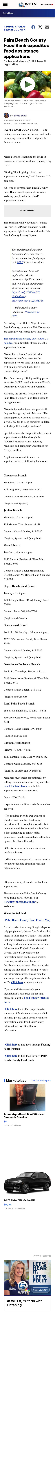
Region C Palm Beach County (15, 28)
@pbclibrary (19, 296)
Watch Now (46, 5)
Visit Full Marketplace (41, 1081)
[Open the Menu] (5, 4)
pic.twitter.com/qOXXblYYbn (28, 300)
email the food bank (15, 786)
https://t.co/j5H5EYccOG (26, 292)
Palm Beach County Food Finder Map (27, 920)
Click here (17, 982)
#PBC (20, 262)
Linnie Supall (20, 115)
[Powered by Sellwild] (46, 1256)
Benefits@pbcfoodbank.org (20, 902)
